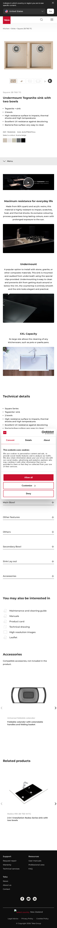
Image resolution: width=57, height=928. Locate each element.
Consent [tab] (10, 440)
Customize (27, 485)
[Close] (53, 3)
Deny (28, 493)
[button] (24, 11)
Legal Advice (13, 919)
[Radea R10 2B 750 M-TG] (28, 791)
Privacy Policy (27, 919)
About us (7, 885)
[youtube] (28, 898)
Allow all (28, 477)
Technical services (11, 869)
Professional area (36, 865)
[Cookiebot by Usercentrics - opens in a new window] (42, 432)
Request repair (9, 861)
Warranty (7, 865)
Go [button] (50, 11)
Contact (6, 889)
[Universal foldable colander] (28, 695)
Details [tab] (28, 440)
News (5, 881)
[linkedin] (34, 898)
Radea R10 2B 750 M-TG (19, 814)
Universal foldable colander (21, 718)
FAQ (30, 869)
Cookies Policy (42, 919)
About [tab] (47, 440)
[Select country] (46, 19)
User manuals (34, 861)
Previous (1, 708)
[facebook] (22, 898)
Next (45, 81)
